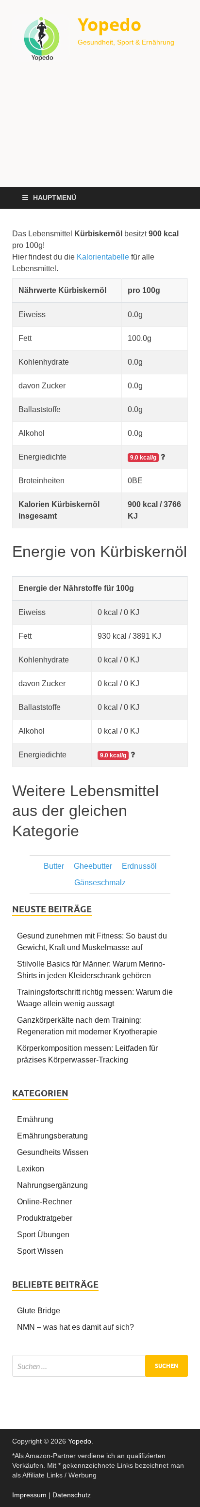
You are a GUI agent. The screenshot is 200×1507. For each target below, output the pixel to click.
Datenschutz (71, 1495)
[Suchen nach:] (100, 1366)
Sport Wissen (40, 1251)
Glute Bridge (38, 1311)
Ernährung (35, 1119)
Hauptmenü (54, 197)
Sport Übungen (43, 1234)
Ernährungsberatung (52, 1136)
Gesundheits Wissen (52, 1152)
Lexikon (30, 1169)
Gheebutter (93, 866)
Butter (54, 866)
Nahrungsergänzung (52, 1185)
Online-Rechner (44, 1202)
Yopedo (109, 24)
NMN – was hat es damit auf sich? (75, 1327)
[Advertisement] (100, 131)
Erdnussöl (139, 866)
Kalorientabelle (103, 257)
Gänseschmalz (100, 882)
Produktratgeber (44, 1218)
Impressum (29, 1495)
